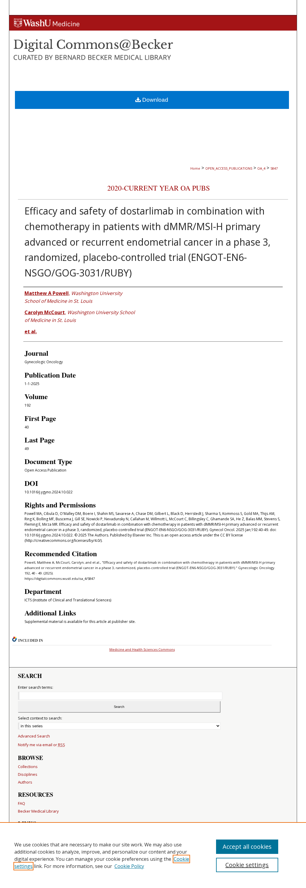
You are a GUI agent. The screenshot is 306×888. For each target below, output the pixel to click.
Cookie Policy (129, 866)
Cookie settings (247, 865)
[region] (153, 855)
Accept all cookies (247, 847)
